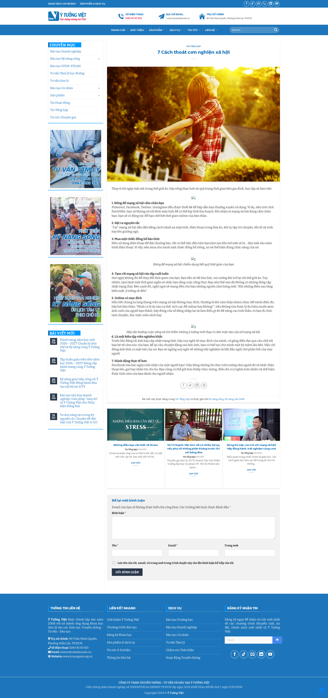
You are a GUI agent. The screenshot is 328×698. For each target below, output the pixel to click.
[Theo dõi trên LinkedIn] (271, 3)
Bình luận (119, 513)
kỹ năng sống (216, 399)
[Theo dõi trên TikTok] (252, 3)
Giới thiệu (137, 30)
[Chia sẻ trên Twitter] (190, 385)
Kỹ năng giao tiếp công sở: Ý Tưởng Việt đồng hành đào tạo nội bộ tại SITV (79, 382)
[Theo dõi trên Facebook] (246, 3)
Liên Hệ (210, 30)
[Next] (278, 448)
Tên (115, 545)
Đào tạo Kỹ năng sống (65, 58)
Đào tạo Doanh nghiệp (65, 51)
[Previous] (109, 448)
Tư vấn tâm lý (59, 80)
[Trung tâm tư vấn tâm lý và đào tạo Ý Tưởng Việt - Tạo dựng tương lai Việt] (67, 16)
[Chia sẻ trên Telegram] (204, 385)
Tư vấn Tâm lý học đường (67, 73)
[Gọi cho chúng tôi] (264, 3)
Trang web (231, 545)
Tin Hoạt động (60, 102)
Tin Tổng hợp (59, 110)
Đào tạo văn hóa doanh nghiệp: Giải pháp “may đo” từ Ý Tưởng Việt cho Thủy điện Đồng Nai (79, 400)
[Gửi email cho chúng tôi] (258, 3)
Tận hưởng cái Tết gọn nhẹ (251, 445)
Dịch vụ (175, 30)
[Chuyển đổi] (99, 58)
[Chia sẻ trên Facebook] (183, 385)
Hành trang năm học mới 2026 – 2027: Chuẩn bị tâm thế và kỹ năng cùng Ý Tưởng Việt (79, 345)
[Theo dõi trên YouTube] (277, 3)
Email (173, 545)
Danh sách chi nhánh (62, 4)
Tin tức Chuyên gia (63, 117)
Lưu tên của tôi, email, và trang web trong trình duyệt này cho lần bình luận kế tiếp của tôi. (175, 563)
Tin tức (193, 30)
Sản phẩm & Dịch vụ (92, 4)
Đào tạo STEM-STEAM (65, 66)
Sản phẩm (57, 95)
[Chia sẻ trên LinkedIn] (197, 385)
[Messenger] (322, 691)
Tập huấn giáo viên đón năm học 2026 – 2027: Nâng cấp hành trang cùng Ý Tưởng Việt (79, 365)
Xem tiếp (135, 473)
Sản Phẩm (155, 30)
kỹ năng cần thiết (234, 399)
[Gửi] (276, 30)
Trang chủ (118, 30)
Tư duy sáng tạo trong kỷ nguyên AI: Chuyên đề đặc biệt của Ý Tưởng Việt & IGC (79, 418)
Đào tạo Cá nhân (61, 88)
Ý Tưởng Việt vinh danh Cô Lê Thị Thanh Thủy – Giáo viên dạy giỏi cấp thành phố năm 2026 (136, 448)
